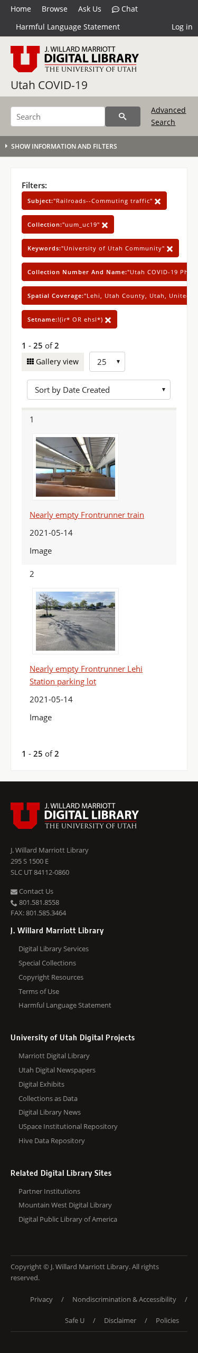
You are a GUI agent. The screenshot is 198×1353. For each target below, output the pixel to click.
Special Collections (47, 963)
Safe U (74, 1320)
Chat (128, 9)
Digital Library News (49, 1112)
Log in (182, 27)
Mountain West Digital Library (65, 1205)
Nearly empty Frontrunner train (87, 514)
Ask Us (89, 9)
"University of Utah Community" (97, 248)
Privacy (41, 1299)
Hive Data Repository (51, 1140)
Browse (55, 9)
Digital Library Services (53, 948)
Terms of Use (38, 991)
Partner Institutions (49, 1191)
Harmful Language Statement (68, 27)
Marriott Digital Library (54, 1055)
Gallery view (56, 361)
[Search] (122, 117)
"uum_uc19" (64, 224)
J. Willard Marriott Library (50, 850)
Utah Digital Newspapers (57, 1070)
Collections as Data (48, 1098)
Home (21, 9)
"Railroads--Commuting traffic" (91, 201)
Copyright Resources (50, 977)
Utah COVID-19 (49, 85)
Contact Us (35, 891)
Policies (167, 1320)
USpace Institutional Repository (68, 1126)
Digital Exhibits (41, 1084)
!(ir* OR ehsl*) (66, 319)
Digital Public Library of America (67, 1219)
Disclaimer (120, 1320)
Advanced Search (168, 116)
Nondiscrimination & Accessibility (124, 1299)
